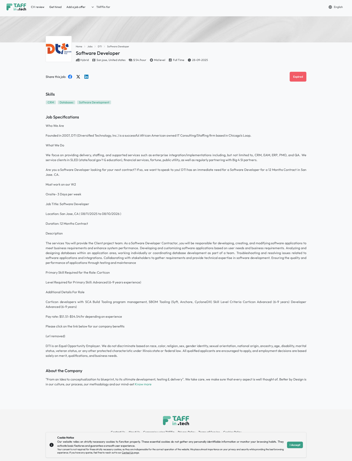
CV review (37, 7)
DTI (100, 46)
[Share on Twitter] (78, 76)
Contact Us (127, 452)
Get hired (55, 7)
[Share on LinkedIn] (86, 76)
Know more (143, 384)
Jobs (89, 46)
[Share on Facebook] (70, 76)
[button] (100, 7)
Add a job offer (76, 7)
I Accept (295, 445)
